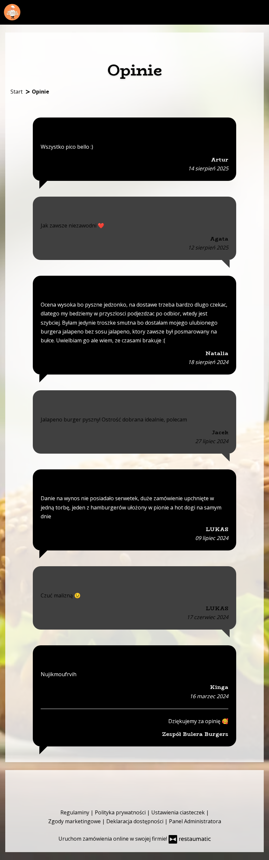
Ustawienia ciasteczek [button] (178, 812)
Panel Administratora (195, 821)
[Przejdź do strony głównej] (12, 12)
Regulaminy (75, 812)
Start (16, 91)
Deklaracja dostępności (135, 821)
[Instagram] (142, 784)
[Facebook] (125, 784)
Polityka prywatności (121, 812)
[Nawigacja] (259, 11)
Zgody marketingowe (75, 821)
